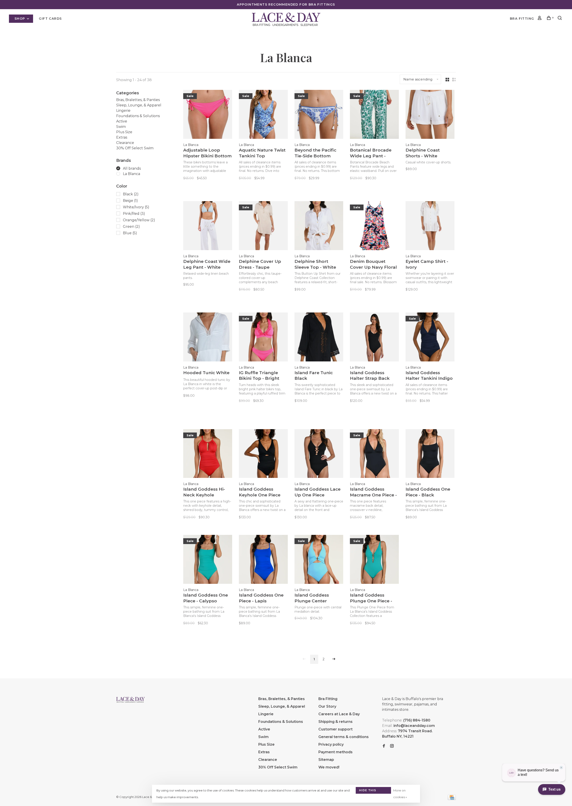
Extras (121, 137)
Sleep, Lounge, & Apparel (138, 105)
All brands (132, 168)
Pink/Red (134, 213)
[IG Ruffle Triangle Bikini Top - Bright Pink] (263, 337)
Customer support (335, 729)
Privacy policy (331, 744)
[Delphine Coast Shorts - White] (430, 115)
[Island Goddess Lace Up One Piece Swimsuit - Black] (318, 454)
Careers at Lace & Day (339, 714)
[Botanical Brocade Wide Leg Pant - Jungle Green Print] (374, 115)
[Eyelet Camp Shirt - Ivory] (430, 226)
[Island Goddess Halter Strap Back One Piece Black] (374, 337)
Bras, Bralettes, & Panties (138, 100)
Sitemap (326, 759)
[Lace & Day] (130, 699)
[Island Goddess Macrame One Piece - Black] (374, 454)
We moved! (328, 767)
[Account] (540, 19)
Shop (20, 19)
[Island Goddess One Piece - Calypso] (207, 560)
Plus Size (124, 132)
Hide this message (367, 791)
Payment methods (335, 752)
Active (121, 121)
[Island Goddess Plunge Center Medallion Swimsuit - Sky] (318, 560)
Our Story (327, 706)
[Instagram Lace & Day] (392, 746)
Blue (130, 233)
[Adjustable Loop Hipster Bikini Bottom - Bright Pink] (207, 115)
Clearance (125, 143)
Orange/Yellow (139, 220)
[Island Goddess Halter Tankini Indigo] (430, 337)
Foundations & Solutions (138, 116)
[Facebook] (384, 746)
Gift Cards (50, 19)
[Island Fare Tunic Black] (318, 337)
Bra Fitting (522, 19)
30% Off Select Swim (135, 148)
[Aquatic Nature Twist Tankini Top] (263, 115)
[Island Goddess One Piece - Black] (430, 454)
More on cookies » (400, 794)
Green (131, 226)
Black (131, 194)
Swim (121, 126)
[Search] (560, 19)
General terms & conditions (343, 737)
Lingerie (123, 110)
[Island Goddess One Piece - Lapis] (263, 560)
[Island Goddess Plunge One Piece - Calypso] (374, 560)
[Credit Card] (452, 799)
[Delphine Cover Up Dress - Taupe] (263, 226)
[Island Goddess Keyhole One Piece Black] (263, 454)
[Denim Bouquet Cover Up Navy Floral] (374, 226)
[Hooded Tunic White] (207, 337)
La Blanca (131, 174)
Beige (130, 200)
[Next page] (334, 659)
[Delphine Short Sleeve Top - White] (318, 226)
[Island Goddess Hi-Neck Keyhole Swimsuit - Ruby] (207, 454)
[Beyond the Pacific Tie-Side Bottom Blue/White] (318, 115)
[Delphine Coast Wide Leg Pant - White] (207, 226)
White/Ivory (136, 207)
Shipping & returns (335, 721)
